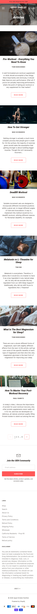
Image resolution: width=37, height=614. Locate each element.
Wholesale (6, 530)
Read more (18, 95)
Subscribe (18, 474)
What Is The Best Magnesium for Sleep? (18, 331)
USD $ (16, 589)
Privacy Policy (7, 516)
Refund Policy (7, 523)
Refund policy (7, 540)
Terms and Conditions (10, 520)
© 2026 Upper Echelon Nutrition (18, 598)
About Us (5, 513)
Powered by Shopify (18, 601)
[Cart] (34, 8)
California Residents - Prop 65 (13, 533)
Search (4, 509)
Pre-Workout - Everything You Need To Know (18, 60)
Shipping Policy (8, 527)
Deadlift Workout (18, 192)
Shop (4, 506)
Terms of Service (8, 537)
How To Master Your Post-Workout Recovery (18, 392)
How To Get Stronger (18, 127)
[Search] (29, 8)
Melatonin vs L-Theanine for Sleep (18, 261)
